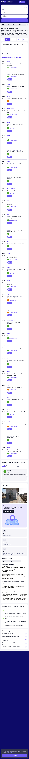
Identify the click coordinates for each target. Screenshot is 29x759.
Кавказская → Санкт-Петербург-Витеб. (14, 217)
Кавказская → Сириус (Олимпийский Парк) (15, 450)
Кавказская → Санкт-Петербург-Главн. (15, 231)
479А (8, 253)
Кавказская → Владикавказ (18, 74)
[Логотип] (3, 2)
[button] (6, 25)
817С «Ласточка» (11, 188)
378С (8, 434)
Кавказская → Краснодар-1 (13, 190)
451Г (8, 385)
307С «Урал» (10, 72)
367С (8, 409)
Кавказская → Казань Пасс (18, 399)
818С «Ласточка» (11, 320)
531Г (8, 241)
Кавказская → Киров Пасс (20, 411)
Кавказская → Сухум (12, 257)
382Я (8, 358)
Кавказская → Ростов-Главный (19, 98)
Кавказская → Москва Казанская (15, 151)
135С (8, 228)
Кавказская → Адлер (19, 243)
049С (8, 371)
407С (8, 84)
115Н (8, 346)
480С (8, 214)
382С (8, 122)
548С (8, 294)
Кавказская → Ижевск (17, 310)
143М (8, 200)
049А (8, 61)
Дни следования (13, 67)
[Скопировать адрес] (14, 508)
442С (8, 422)
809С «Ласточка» (11, 175)
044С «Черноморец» (12, 148)
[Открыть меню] (27, 2)
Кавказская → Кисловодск (18, 138)
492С (8, 397)
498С (8, 308)
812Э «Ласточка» (11, 108)
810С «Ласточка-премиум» (14, 280)
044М (8, 447)
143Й (8, 267)
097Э (8, 135)
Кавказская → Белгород (12, 298)
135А (8, 161)
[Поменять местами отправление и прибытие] (25, 8)
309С (8, 333)
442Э (8, 96)
